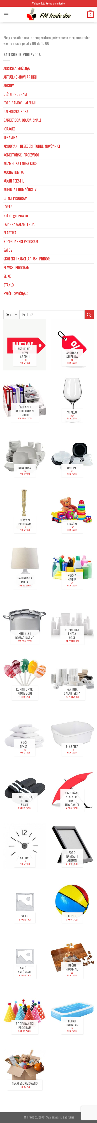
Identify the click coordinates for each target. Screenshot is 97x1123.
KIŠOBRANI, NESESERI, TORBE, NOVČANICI (31, 146)
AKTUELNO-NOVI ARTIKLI (20, 77)
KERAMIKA (10, 137)
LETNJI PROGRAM (15, 198)
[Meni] (6, 14)
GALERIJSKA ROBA (15, 111)
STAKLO (8, 285)
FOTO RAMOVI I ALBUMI (19, 103)
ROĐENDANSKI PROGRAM (20, 241)
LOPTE (7, 206)
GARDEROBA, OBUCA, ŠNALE (22, 120)
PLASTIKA (9, 233)
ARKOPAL (9, 85)
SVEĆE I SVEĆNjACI (15, 293)
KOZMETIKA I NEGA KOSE (20, 163)
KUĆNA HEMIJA (13, 172)
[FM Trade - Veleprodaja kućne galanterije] (48, 14)
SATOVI (8, 250)
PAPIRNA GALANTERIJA (19, 224)
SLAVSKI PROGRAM (16, 267)
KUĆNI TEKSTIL (13, 181)
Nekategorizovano (15, 215)
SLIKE (7, 276)
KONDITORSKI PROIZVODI (21, 155)
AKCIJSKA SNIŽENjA (16, 68)
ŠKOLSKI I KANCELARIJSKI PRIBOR (26, 259)
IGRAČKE (9, 129)
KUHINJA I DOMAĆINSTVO (21, 189)
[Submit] (89, 314)
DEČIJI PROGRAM (15, 94)
